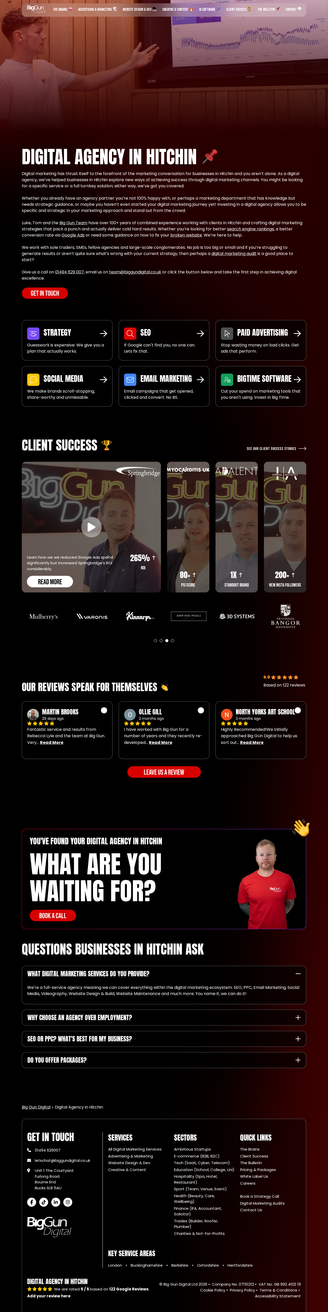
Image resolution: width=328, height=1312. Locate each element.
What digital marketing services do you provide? (88, 973)
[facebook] (31, 1202)
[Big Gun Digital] (36, 9)
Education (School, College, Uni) (204, 1169)
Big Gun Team (73, 223)
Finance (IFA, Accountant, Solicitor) (198, 1211)
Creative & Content (175, 9)
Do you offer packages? (57, 1060)
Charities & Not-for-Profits (199, 1233)
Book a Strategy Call (259, 1196)
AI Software (207, 9)
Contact (291, 9)
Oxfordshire (208, 1265)
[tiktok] (43, 1202)
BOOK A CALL (52, 916)
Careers (247, 1183)
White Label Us (254, 1176)
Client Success (236, 9)
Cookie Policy (212, 1290)
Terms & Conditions (278, 1290)
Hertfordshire (240, 1265)
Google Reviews (129, 1289)
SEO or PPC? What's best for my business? (79, 1038)
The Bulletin (267, 9)
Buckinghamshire (147, 1265)
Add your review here (48, 1296)
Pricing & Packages (258, 1169)
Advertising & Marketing (95, 9)
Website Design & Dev (137, 9)
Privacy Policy (242, 1290)
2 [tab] (161, 640)
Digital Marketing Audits (262, 1203)
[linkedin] (55, 1202)
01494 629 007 (69, 272)
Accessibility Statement (278, 1296)
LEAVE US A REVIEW (164, 772)
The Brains (60, 9)
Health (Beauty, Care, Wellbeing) (194, 1198)
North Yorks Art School (265, 712)
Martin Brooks (60, 712)
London (115, 1265)
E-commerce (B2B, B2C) (197, 1156)
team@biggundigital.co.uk (135, 272)
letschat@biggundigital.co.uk (62, 1160)
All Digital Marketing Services (135, 1149)
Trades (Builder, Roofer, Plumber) (196, 1223)
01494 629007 (47, 1150)
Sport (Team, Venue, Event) (200, 1189)
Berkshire (180, 1265)
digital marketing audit (234, 254)
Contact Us (251, 1210)
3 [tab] (166, 640)
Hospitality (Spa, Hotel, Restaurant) (195, 1179)
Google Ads (73, 235)
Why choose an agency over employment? (79, 1017)
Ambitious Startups (192, 1149)
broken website (186, 235)
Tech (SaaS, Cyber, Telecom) (202, 1162)
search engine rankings (250, 229)
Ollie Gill (150, 712)
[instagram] (67, 1202)
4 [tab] (172, 640)
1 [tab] (155, 640)
